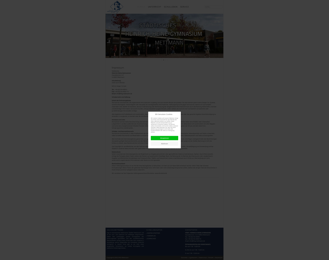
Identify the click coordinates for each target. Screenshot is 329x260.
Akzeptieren (164, 138)
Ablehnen (164, 144)
